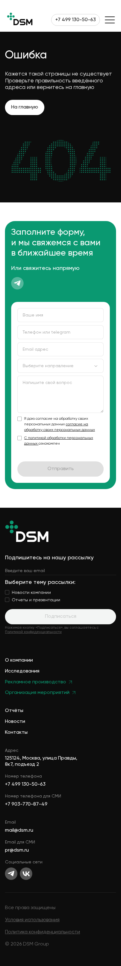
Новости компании (31, 592)
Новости (15, 722)
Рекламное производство (35, 682)
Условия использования (32, 919)
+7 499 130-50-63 (75, 19)
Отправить (60, 468)
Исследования (22, 671)
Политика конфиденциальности (42, 932)
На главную (24, 107)
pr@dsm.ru (17, 850)
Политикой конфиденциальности (33, 632)
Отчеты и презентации (36, 600)
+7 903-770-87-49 (26, 804)
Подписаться (60, 616)
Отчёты (14, 711)
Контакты (16, 733)
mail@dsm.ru (19, 830)
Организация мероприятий (37, 693)
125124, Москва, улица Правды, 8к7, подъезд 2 (41, 761)
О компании (19, 661)
